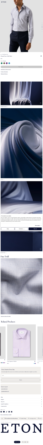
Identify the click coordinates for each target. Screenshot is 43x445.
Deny (8, 228)
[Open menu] (27, 442)
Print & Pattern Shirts (5, 54)
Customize (21, 228)
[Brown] (4, 63)
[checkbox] (41, 56)
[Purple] (7, 63)
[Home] (21, 428)
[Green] (2, 63)
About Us (2, 401)
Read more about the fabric (6, 316)
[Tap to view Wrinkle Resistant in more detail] (21, 95)
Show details (37, 225)
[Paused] (40, 103)
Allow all (35, 228)
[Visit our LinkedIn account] (9, 411)
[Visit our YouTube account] (4, 412)
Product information (4, 71)
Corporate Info (4, 406)
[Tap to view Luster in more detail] (21, 144)
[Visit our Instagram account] (1, 411)
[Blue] (9, 63)
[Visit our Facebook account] (11, 411)
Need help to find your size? (6, 69)
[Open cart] (25, 442)
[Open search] (22, 442)
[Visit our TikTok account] (6, 411)
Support (2, 399)
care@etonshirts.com (5, 391)
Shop (2, 397)
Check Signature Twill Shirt (12, 361)
